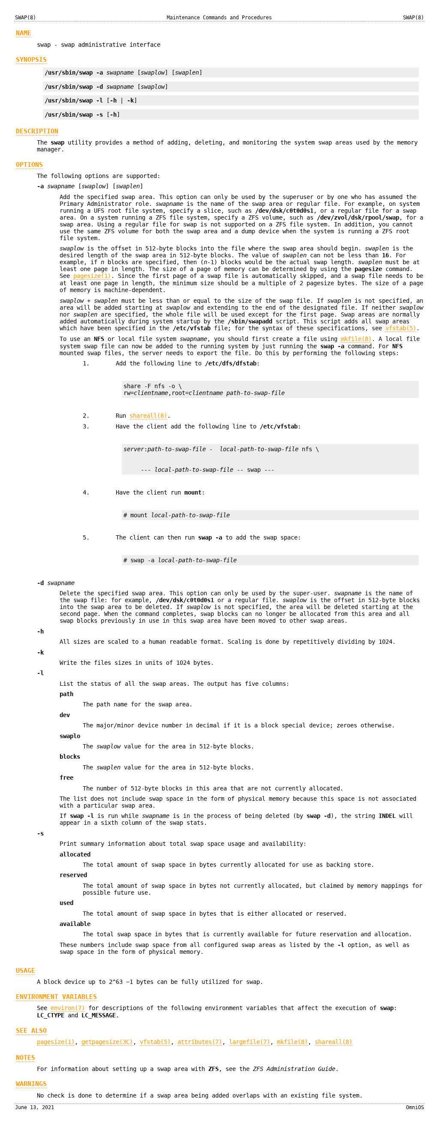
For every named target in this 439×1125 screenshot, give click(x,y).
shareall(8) (148, 415)
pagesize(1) (92, 275)
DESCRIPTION (37, 131)
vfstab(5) (400, 328)
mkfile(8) (356, 338)
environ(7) (68, 1007)
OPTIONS (29, 165)
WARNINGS (31, 1084)
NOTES (25, 1058)
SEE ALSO (31, 1031)
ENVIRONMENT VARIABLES (56, 997)
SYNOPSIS (31, 59)
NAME (23, 33)
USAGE (25, 970)
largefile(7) (249, 1041)
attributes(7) (199, 1041)
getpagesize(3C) (107, 1041)
